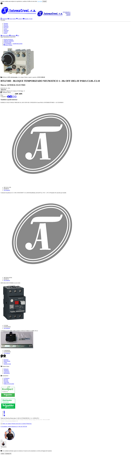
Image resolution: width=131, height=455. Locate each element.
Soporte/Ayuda (7, 363)
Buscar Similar (8, 45)
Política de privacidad (9, 383)
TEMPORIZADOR (17, 43)
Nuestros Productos (8, 39)
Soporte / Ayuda (28, 18)
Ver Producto (7, 190)
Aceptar (44, 1)
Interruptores (7, 373)
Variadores (6, 370)
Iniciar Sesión (12, 18)
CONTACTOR (7, 42)
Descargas (6, 30)
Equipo (5, 33)
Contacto (6, 31)
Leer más (40, 1)
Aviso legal (6, 382)
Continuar (7, 453)
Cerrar (2, 453)
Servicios (6, 24)
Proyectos (6, 27)
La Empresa (6, 378)
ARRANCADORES (9, 41)
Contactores (6, 371)
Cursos (5, 29)
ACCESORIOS (7, 43)
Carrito (20, 18)
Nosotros (6, 23)
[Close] (1, 448)
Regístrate (4, 18)
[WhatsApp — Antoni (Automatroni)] (9, 440)
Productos (6, 26)
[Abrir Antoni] (3, 443)
